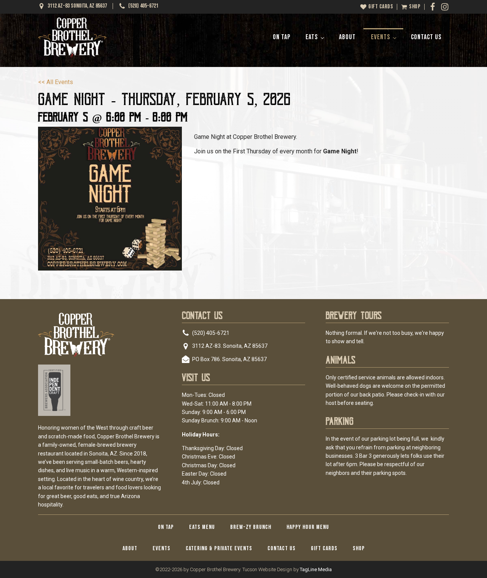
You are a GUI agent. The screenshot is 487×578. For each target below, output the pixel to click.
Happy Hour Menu (307, 527)
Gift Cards (324, 548)
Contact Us (426, 37)
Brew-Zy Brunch (250, 527)
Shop (359, 548)
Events (380, 37)
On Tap (281, 37)
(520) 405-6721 (143, 6)
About (347, 37)
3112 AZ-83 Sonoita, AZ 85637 (77, 6)
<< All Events (55, 82)
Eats (312, 37)
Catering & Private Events (219, 548)
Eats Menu (202, 527)
